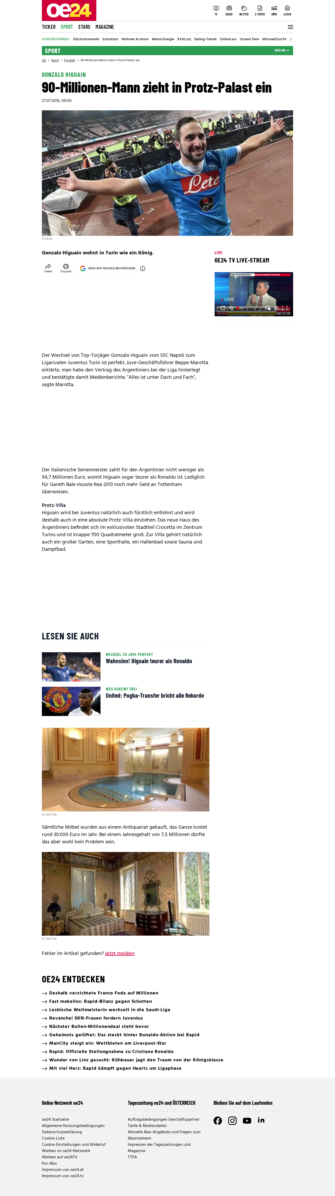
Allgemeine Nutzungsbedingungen (73, 1126)
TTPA (132, 1157)
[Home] (44, 60)
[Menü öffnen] (290, 27)
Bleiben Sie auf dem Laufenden (243, 1103)
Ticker (48, 27)
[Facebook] (218, 1121)
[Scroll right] (290, 39)
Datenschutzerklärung (62, 1132)
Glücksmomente (86, 39)
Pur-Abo (49, 1163)
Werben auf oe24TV (59, 1157)
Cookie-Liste (53, 1138)
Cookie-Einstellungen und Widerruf (73, 1144)
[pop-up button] (276, 308)
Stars (84, 27)
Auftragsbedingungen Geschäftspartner (163, 1119)
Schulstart (110, 39)
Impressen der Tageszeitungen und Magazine (159, 1147)
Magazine (105, 27)
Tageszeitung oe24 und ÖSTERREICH (162, 1103)
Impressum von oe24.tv (63, 1176)
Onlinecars (228, 39)
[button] (223, 308)
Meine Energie (163, 39)
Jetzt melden (120, 953)
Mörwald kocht (274, 39)
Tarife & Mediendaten (147, 1126)
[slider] (240, 308)
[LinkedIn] (262, 1121)
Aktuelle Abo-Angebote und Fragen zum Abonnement (164, 1135)
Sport (67, 27)
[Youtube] (247, 1121)
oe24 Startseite (55, 1119)
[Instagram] (232, 1121)
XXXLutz (184, 39)
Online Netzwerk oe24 (62, 1103)
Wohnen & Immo (135, 39)
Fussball (69, 60)
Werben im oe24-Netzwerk (66, 1151)
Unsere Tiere (249, 39)
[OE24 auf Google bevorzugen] (142, 268)
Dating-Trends (205, 39)
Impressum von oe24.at (63, 1169)
